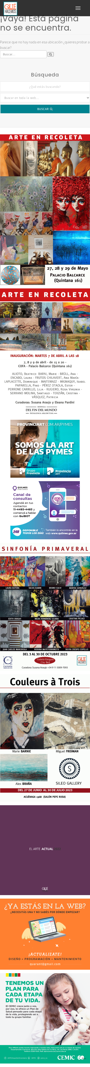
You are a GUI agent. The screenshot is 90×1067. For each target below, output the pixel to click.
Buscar (43, 109)
